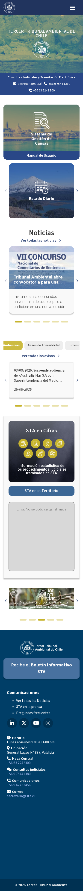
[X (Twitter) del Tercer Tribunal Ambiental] (24, 723)
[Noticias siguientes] (77, 280)
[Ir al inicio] (9, 7)
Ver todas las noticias (38, 240)
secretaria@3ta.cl (21, 796)
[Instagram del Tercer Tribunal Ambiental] (48, 723)
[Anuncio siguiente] (77, 600)
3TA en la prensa (29, 706)
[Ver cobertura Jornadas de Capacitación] (41, 608)
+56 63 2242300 (19, 762)
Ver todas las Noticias (33, 700)
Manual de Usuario (41, 155)
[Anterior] (5, 190)
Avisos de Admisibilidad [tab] (43, 345)
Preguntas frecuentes (33, 712)
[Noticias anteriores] (5, 280)
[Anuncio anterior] (5, 600)
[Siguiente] (77, 190)
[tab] (18, 321)
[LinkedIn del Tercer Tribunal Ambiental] (12, 723)
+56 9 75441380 (19, 774)
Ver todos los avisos (38, 356)
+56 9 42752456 (19, 785)
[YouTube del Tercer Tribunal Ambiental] (36, 723)
